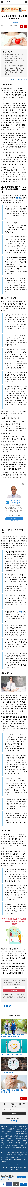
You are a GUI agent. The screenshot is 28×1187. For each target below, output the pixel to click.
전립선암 (18, 198)
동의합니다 (21, 1177)
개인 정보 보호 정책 (5, 1177)
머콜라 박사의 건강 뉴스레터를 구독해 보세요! (14, 1105)
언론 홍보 (16, 1164)
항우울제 (21, 612)
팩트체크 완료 (15, 22)
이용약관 (11, 1164)
